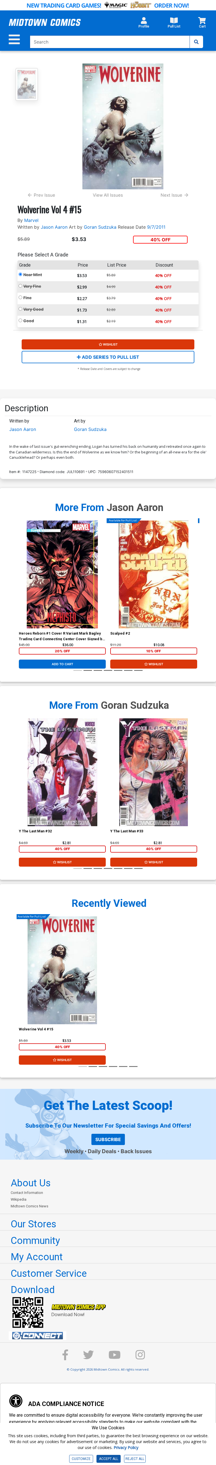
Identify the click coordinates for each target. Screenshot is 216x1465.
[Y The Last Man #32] (62, 772)
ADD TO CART (62, 664)
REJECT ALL (134, 1459)
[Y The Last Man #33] (153, 772)
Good (28, 320)
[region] (22, 581)
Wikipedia (18, 1199)
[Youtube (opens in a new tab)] (114, 1357)
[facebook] (65, 1357)
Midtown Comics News (29, 1206)
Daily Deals (102, 1151)
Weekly (74, 1151)
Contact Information (27, 1193)
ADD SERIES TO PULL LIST (110, 357)
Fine (27, 297)
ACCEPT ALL (108, 1459)
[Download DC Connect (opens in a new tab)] (110, 1336)
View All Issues (108, 195)
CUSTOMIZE (81, 1459)
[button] (144, 24)
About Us (31, 1183)
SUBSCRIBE (108, 1139)
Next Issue (171, 195)
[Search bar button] (196, 42)
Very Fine (32, 286)
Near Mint (32, 274)
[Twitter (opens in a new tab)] (88, 1357)
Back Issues (136, 1151)
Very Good (33, 309)
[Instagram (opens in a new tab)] (140, 1357)
